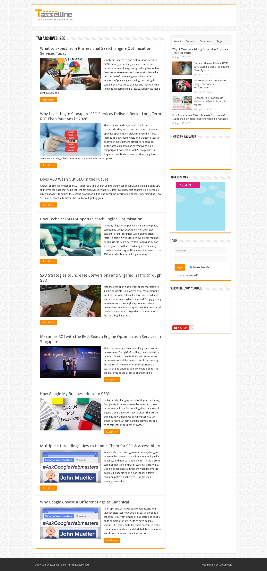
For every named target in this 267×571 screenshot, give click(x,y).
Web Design (208, 564)
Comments (206, 41)
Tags (219, 41)
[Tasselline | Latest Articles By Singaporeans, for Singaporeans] (53, 14)
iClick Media (225, 564)
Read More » (48, 99)
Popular (190, 41)
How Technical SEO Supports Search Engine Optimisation (91, 219)
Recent (177, 41)
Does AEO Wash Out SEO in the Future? (75, 179)
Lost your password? (186, 275)
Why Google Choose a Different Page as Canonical (84, 502)
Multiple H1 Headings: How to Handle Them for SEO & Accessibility (100, 446)
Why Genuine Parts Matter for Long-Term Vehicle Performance (210, 84)
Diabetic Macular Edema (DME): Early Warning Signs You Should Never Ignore (211, 67)
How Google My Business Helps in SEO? (75, 393)
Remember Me (200, 267)
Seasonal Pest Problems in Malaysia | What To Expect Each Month (211, 101)
